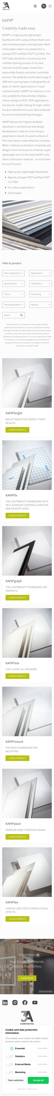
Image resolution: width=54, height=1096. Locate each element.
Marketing (20, 1072)
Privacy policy (32, 1089)
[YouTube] (35, 1002)
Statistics (20, 1056)
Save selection (16, 1080)
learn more (27, 978)
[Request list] (35, 6)
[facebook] (25, 1002)
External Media (23, 1064)
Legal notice (21, 1089)
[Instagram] (15, 1002)
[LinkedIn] (5, 1002)
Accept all (38, 1080)
